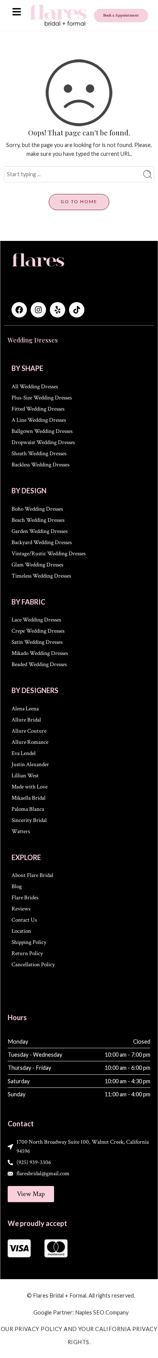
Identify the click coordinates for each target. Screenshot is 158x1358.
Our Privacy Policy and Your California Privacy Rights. (79, 1335)
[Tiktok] (76, 309)
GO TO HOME (79, 201)
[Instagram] (38, 309)
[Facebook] (19, 309)
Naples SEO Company (101, 1312)
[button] (16, 12)
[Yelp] (57, 309)
